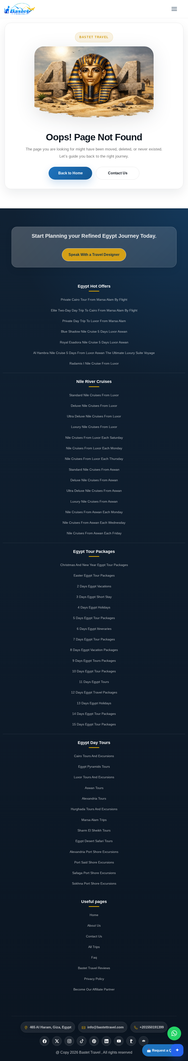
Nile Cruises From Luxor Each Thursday (94, 459)
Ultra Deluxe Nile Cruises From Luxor (94, 416)
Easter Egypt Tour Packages (94, 575)
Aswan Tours (94, 788)
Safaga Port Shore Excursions (94, 873)
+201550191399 (152, 1027)
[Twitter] (57, 1041)
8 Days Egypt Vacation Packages (94, 650)
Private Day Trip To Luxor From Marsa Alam (94, 321)
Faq (94, 957)
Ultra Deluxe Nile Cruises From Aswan (94, 490)
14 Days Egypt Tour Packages (94, 714)
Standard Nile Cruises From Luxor (94, 395)
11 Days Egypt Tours (94, 682)
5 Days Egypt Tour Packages (94, 618)
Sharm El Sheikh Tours (94, 830)
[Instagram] (69, 1041)
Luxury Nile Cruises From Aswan (94, 501)
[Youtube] (119, 1041)
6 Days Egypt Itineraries (94, 629)
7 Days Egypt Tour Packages (94, 639)
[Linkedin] (106, 1041)
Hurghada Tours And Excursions (94, 809)
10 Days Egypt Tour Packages (94, 671)
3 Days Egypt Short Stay (94, 597)
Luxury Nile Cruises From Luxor (94, 427)
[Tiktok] (81, 1041)
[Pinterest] (94, 1041)
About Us (94, 925)
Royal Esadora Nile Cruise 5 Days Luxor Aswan (94, 342)
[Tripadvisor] (143, 1041)
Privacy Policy (94, 979)
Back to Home (70, 173)
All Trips (94, 947)
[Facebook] (44, 1041)
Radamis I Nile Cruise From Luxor (94, 363)
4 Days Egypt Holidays (94, 607)
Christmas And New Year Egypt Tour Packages (94, 565)
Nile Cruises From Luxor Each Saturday (94, 437)
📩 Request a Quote (163, 1050)
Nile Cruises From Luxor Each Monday (94, 448)
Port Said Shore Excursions (94, 862)
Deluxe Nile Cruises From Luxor (94, 405)
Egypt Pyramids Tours (94, 766)
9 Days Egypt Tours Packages (94, 660)
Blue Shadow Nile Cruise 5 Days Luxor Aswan (94, 331)
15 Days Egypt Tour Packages (94, 724)
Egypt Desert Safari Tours (94, 841)
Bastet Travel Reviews (94, 968)
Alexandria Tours (94, 798)
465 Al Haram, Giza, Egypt (50, 1027)
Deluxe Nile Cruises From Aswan (94, 480)
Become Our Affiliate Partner (94, 989)
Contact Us (117, 173)
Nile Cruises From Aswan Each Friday (94, 533)
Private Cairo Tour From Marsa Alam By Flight (94, 299)
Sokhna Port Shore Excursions (94, 883)
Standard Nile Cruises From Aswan (94, 469)
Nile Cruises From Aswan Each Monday (94, 512)
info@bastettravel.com (105, 1027)
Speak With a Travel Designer (94, 255)
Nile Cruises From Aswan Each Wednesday (94, 522)
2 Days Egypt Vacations (94, 586)
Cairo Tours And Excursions (94, 756)
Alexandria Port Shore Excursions (94, 852)
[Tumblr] (131, 1041)
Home (94, 915)
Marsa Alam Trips (94, 820)
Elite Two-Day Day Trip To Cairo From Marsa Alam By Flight (94, 310)
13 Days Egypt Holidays (94, 703)
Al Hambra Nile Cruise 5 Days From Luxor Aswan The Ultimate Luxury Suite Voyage (94, 353)
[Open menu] (174, 9)
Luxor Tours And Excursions (94, 777)
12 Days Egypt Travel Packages (94, 692)
